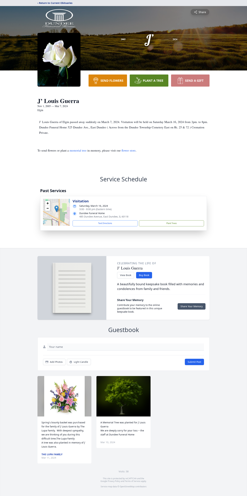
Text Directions (105, 223)
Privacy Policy (114, 481)
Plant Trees (171, 223)
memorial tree (78, 150)
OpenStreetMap (127, 486)
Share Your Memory (191, 306)
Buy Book (144, 275)
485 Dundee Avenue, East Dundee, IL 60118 (103, 216)
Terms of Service (132, 481)
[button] (56, 208)
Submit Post (194, 361)
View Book (125, 275)
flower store (128, 150)
